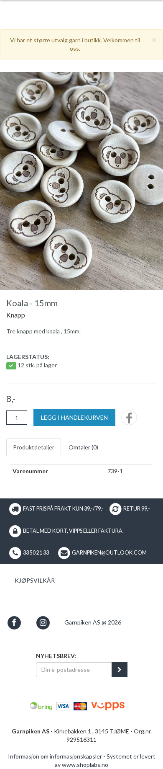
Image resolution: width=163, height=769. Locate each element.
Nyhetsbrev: (56, 655)
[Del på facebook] (129, 420)
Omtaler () (83, 447)
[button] (14, 623)
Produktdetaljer (33, 447)
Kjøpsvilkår (35, 580)
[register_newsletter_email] (119, 669)
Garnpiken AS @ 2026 (92, 622)
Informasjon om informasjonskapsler (55, 756)
